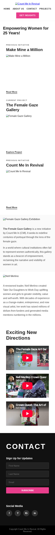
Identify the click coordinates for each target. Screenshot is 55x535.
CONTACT (32, 9)
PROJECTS (45, 9)
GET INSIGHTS (28, 15)
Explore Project (14, 152)
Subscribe (27, 490)
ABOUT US (18, 9)
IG (26, 513)
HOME (7, 9)
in (35, 513)
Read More (11, 92)
